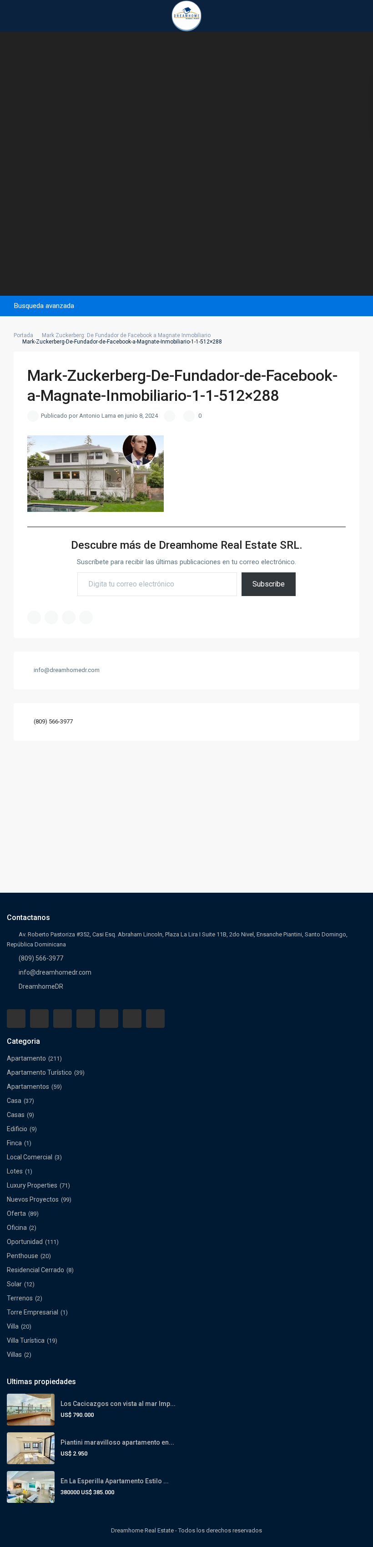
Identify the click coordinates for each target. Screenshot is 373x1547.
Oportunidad (25, 1241)
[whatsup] (39, 1018)
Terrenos (20, 1298)
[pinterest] (109, 1018)
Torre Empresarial (32, 1312)
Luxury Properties (32, 1185)
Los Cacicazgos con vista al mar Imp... (118, 1403)
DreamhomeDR (41, 986)
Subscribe (268, 584)
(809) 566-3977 (53, 721)
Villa (13, 1326)
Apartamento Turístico (39, 1072)
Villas (14, 1354)
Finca (14, 1143)
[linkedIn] (85, 1018)
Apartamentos (28, 1086)
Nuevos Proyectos (33, 1199)
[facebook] (16, 1018)
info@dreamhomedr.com (55, 972)
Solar (14, 1284)
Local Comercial (29, 1157)
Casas (16, 1114)
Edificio (17, 1128)
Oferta (16, 1213)
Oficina (17, 1227)
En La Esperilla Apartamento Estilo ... (114, 1481)
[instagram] (155, 1018)
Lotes (15, 1171)
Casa (14, 1100)
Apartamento (26, 1058)
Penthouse (22, 1255)
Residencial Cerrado (35, 1270)
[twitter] (62, 1018)
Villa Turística (26, 1340)
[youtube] (132, 1018)
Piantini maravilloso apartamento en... (117, 1442)
